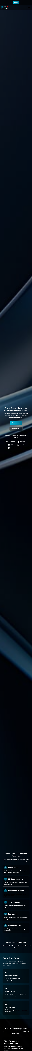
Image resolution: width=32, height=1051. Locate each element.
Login (16, 2)
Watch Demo (16, 429)
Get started (16, 423)
